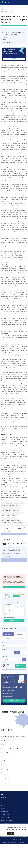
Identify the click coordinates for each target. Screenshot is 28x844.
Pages (17, 652)
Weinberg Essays (7, 769)
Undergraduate (19, 634)
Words (22, 652)
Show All (8, 778)
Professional (20, 638)
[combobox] (14, 646)
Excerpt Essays (7, 753)
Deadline (4, 656)
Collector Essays (7, 761)
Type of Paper (5, 642)
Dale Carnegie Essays (9, 740)
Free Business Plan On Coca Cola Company (14, 736)
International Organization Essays (12, 749)
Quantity (4, 649)
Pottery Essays (7, 765)
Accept (11, 833)
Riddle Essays (6, 773)
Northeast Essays (7, 757)
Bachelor (8, 638)
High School (8, 634)
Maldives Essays (7, 744)
